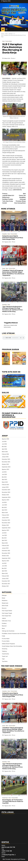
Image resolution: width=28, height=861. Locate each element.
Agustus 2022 (5, 560)
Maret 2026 (5, 451)
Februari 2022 (5, 576)
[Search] (26, 29)
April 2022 (4, 571)
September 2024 (6, 497)
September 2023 (6, 528)
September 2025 (6, 467)
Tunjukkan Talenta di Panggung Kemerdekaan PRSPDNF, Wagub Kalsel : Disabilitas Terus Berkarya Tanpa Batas (13, 273)
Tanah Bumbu (5, 654)
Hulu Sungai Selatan (7, 610)
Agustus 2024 (5, 500)
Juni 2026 (4, 444)
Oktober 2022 (5, 555)
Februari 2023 (5, 545)
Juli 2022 (4, 563)
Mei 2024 (4, 507)
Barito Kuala (5, 605)
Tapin (3, 659)
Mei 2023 (4, 538)
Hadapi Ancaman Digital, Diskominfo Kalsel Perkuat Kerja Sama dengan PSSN (12, 237)
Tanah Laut (5, 656)
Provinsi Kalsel (8, 41)
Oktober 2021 (5, 586)
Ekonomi (4, 608)
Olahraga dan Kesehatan (8, 631)
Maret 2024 (5, 512)
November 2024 (6, 492)
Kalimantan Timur (6, 621)
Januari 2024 (5, 517)
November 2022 (6, 553)
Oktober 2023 (5, 525)
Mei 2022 (4, 568)
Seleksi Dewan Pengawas (8, 643)
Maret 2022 (5, 573)
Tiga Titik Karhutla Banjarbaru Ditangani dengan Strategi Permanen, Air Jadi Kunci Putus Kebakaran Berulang (12, 309)
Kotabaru (4, 623)
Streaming (4, 648)
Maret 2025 (5, 482)
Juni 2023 (4, 535)
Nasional (4, 626)
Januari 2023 (5, 548)
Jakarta (4, 618)
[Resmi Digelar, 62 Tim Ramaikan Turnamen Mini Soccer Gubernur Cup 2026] (14, 785)
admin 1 (14, 58)
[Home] (3, 29)
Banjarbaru (4, 233)
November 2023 (6, 522)
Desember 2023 (6, 520)
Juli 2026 (4, 441)
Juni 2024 (4, 505)
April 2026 (4, 449)
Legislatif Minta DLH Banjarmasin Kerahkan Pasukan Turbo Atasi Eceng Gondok (8, 198)
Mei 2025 (4, 477)
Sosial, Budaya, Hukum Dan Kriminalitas (12, 646)
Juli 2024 (4, 502)
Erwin (14, 241)
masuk (12, 325)
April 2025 (4, 479)
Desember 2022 (6, 550)
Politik (3, 636)
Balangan (4, 595)
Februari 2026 (5, 454)
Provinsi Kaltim (5, 641)
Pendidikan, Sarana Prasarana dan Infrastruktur (14, 633)
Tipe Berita (4, 661)
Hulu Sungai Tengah (7, 613)
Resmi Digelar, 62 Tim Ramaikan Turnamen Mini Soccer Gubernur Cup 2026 (12, 801)
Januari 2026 (5, 456)
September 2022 (6, 558)
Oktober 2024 (5, 494)
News (3, 41)
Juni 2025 (4, 474)
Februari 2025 (5, 484)
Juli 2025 (4, 472)
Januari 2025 (5, 487)
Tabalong (4, 651)
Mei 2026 (4, 446)
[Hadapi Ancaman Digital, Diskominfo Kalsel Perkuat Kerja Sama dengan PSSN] (14, 221)
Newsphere (14, 859)
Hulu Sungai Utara (6, 615)
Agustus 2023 (5, 530)
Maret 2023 (5, 543)
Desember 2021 (6, 581)
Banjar (3, 268)
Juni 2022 (4, 566)
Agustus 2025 (5, 469)
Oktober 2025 (5, 464)
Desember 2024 (6, 489)
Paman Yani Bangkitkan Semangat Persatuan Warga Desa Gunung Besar (20, 198)
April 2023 (4, 540)
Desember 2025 (6, 459)
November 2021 (6, 583)
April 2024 (4, 510)
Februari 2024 (5, 515)
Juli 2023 (4, 533)
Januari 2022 (5, 578)
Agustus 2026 (5, 439)
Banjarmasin (5, 603)
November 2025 (6, 462)
